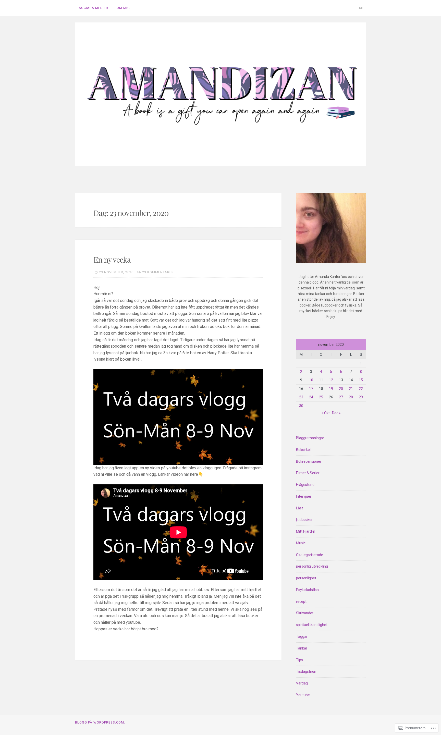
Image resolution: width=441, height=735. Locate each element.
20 (341, 389)
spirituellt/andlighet (311, 625)
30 (301, 406)
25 (321, 397)
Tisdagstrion (306, 671)
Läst (299, 508)
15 (361, 380)
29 (361, 397)
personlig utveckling (312, 566)
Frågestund (305, 485)
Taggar (302, 636)
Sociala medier (93, 8)
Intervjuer (303, 496)
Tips (299, 660)
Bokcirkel (303, 450)
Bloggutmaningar (310, 438)
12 (331, 380)
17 (311, 389)
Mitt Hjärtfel (305, 531)
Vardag (302, 683)
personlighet (306, 578)
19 (331, 389)
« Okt (326, 413)
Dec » (336, 413)
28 (351, 397)
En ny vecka (112, 259)
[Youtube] (360, 8)
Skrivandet (304, 613)
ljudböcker (304, 520)
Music (300, 543)
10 (311, 380)
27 (341, 397)
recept (301, 601)
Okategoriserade (309, 555)
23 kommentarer (158, 272)
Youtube (303, 695)
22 (361, 389)
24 (311, 397)
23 (301, 397)
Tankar (301, 648)
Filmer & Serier (308, 473)
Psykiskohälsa (307, 590)
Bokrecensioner (308, 461)
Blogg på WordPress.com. (100, 722)
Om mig (123, 8)
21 (351, 389)
